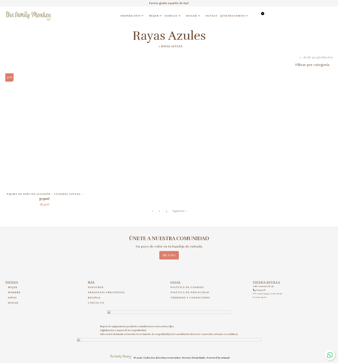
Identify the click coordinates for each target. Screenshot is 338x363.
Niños (12, 297)
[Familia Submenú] (179, 15)
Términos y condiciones (190, 297)
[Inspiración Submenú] (142, 15)
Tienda (11, 282)
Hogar (191, 15)
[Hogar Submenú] (199, 15)
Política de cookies (187, 287)
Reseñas (94, 297)
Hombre (14, 292)
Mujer (154, 15)
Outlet (211, 15)
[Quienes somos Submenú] (247, 15)
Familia (171, 15)
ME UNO (169, 255)
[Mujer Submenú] (160, 15)
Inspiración (130, 15)
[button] (306, 64)
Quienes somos (232, 15)
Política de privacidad (189, 292)
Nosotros (96, 287)
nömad (225, 357)
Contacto (96, 302)
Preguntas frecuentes (106, 292)
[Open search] (254, 16)
